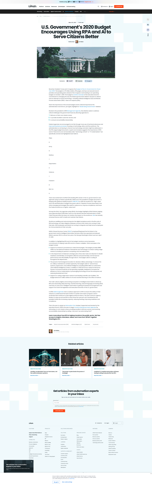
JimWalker (81, 41)
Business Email (56, 400)
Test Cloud (47, 454)
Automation (46, 11)
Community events (64, 463)
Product (76, 11)
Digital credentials (64, 448)
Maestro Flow (47, 446)
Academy (62, 444)
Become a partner (96, 436)
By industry (63, 435)
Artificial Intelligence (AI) (76, 324)
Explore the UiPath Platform (35, 432)
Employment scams (112, 454)
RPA (81, 11)
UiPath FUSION (80, 452)
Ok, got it (56, 482)
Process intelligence (33, 444)
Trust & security (112, 442)
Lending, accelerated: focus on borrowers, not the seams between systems (43, 372)
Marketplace (63, 467)
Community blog (64, 461)
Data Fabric (31, 457)
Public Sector (87, 324)
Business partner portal (97, 440)
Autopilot (46, 434)
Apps (46, 432)
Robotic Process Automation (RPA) (61, 324)
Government (95, 324)
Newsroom (111, 438)
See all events (79, 458)
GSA (94, 215)
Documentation (64, 457)
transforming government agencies (85, 307)
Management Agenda (73, 111)
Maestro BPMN (48, 442)
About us (110, 432)
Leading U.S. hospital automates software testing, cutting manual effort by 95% (106, 372)
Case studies (79, 439)
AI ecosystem (31, 446)
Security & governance (33, 455)
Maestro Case (47, 444)
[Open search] (98, 6)
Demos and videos (80, 446)
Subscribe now (59, 410)
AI (63, 11)
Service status (63, 465)
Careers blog (111, 436)
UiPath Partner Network (97, 432)
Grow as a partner (96, 438)
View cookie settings (67, 482)
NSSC (69, 231)
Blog (77, 435)
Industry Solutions (69, 11)
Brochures (79, 444)
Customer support (64, 453)
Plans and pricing (33, 434)
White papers (79, 441)
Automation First (70, 305)
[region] (76, 479)
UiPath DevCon (80, 456)
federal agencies (58, 292)
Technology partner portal (98, 442)
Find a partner (95, 434)
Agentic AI (31, 448)
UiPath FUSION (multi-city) (82, 454)
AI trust (30, 459)
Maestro (46, 440)
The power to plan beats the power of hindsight (73, 372)
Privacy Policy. (81, 406)
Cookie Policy (71, 478)
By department (64, 437)
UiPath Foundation (112, 448)
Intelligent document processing (35, 453)
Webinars (78, 443)
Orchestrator (47, 448)
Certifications (63, 446)
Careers (110, 434)
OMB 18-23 (76, 201)
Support (31, 436)
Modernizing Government (87, 106)
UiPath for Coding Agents (50, 456)
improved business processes (58, 126)
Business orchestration (33, 442)
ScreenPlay (47, 450)
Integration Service (48, 436)
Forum (62, 459)
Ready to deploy (64, 439)
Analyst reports (80, 437)
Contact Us (99, 423)
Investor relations (112, 440)
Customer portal (64, 455)
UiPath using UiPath (112, 444)
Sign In (107, 423)
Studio (46, 452)
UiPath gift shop (112, 446)
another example (78, 95)
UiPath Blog (39, 11)
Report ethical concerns (113, 452)
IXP (45, 438)
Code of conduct (112, 450)
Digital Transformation (56, 11)
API (29, 451)
